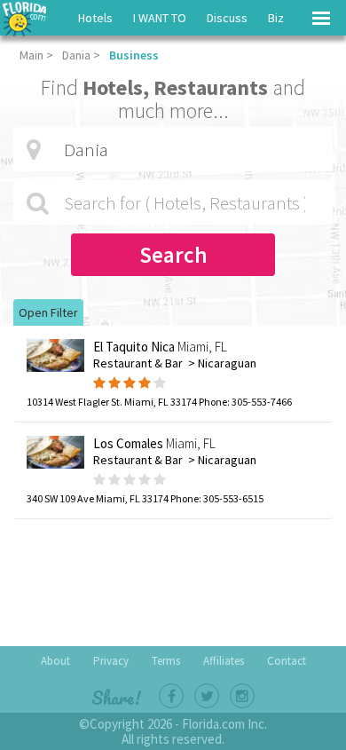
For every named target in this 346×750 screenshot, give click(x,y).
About (55, 660)
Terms (166, 660)
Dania (76, 55)
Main (31, 55)
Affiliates (223, 660)
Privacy (111, 660)
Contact (286, 660)
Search (173, 255)
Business (134, 55)
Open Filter (48, 312)
